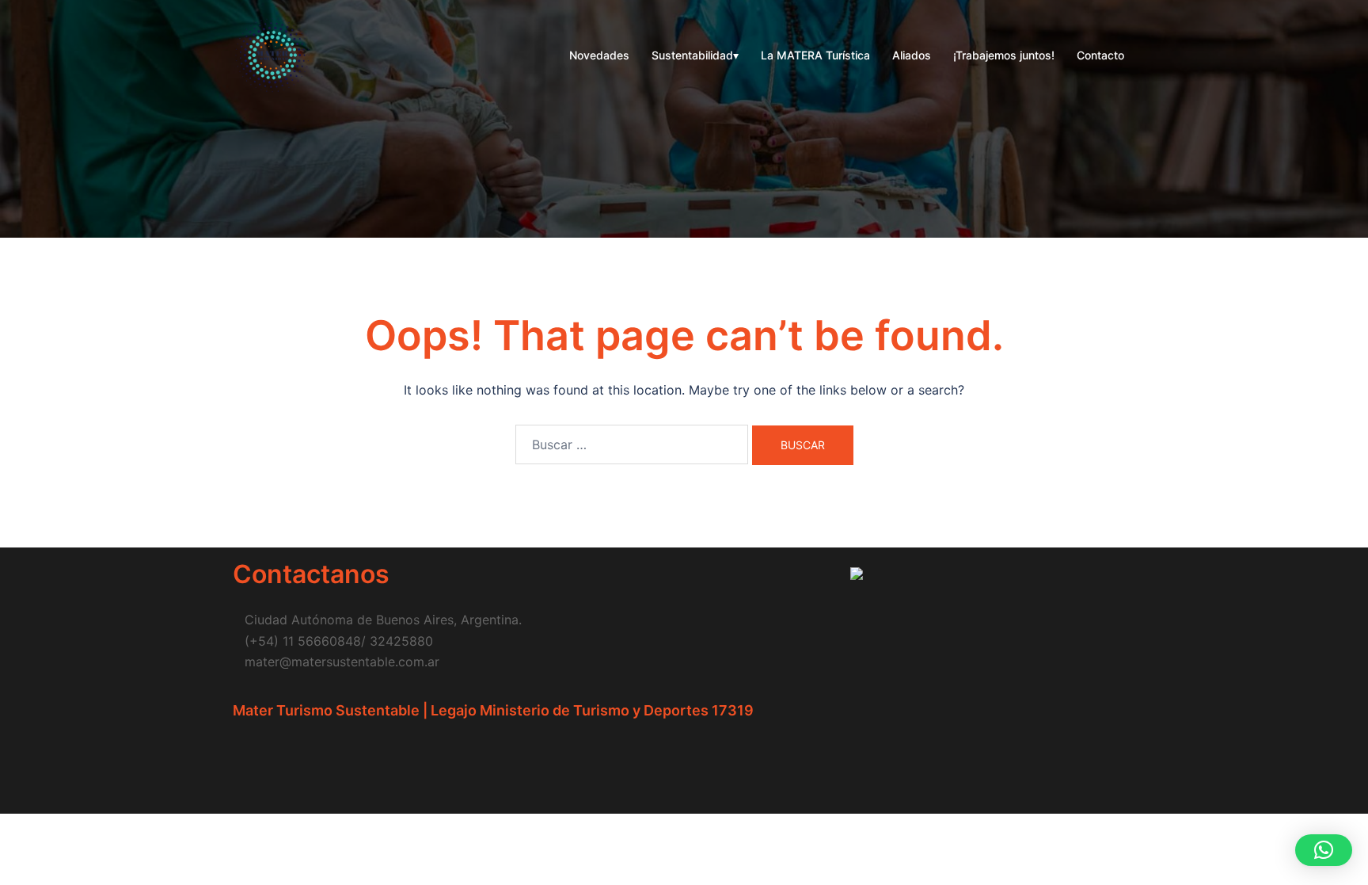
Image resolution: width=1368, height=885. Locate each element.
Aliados (911, 55)
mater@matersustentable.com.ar (342, 661)
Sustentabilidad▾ (695, 55)
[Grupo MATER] (272, 54)
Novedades (599, 55)
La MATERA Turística (815, 55)
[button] (1323, 850)
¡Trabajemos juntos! (1003, 55)
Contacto (1100, 55)
